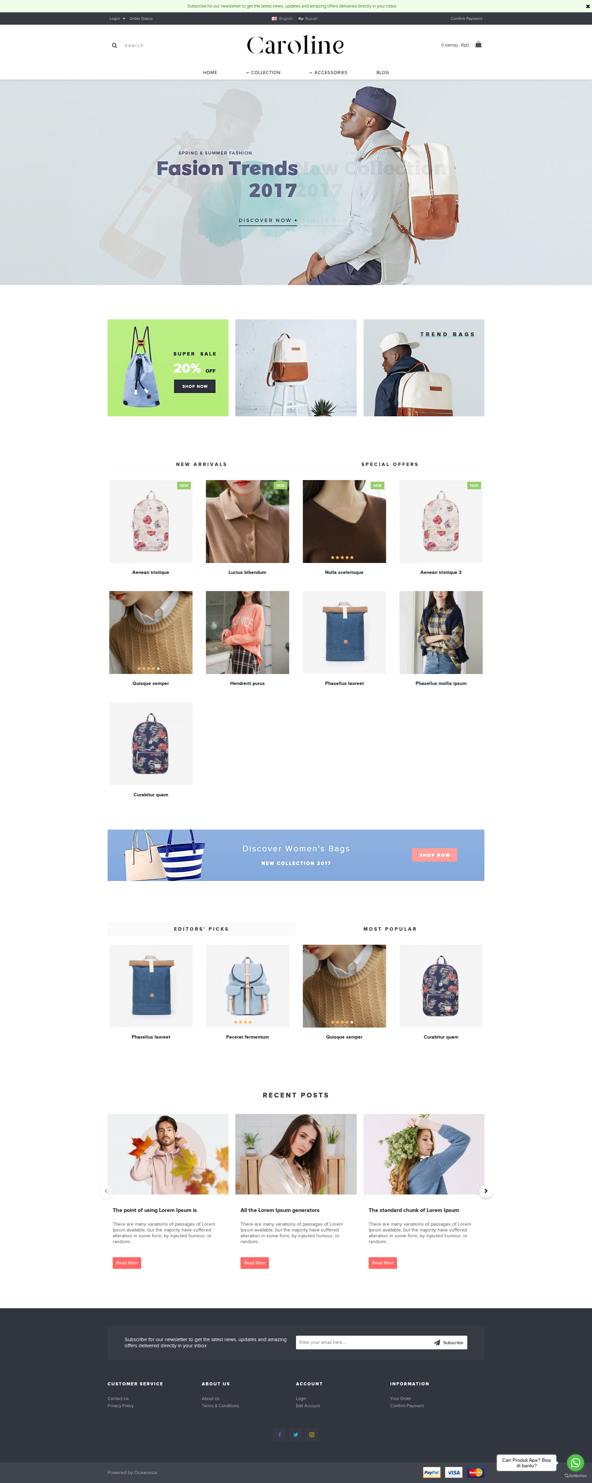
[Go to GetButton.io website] (576, 1476)
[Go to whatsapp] (575, 1462)
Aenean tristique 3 (440, 572)
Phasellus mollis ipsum (441, 683)
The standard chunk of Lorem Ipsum (414, 1210)
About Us (211, 1398)
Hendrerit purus (247, 683)
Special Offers (390, 464)
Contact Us (118, 1398)
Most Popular (390, 929)
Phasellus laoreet (344, 683)
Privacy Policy (121, 1405)
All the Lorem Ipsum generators (280, 1210)
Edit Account (308, 1405)
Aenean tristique (150, 572)
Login (301, 1398)
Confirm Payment (407, 1405)
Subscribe (453, 1342)
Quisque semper (151, 683)
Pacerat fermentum (247, 1037)
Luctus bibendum (247, 572)
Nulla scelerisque (344, 572)
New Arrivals (201, 464)
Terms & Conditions (220, 1405)
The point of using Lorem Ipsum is (155, 1210)
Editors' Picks (201, 929)
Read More (127, 1262)
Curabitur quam (151, 794)
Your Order (400, 1398)
